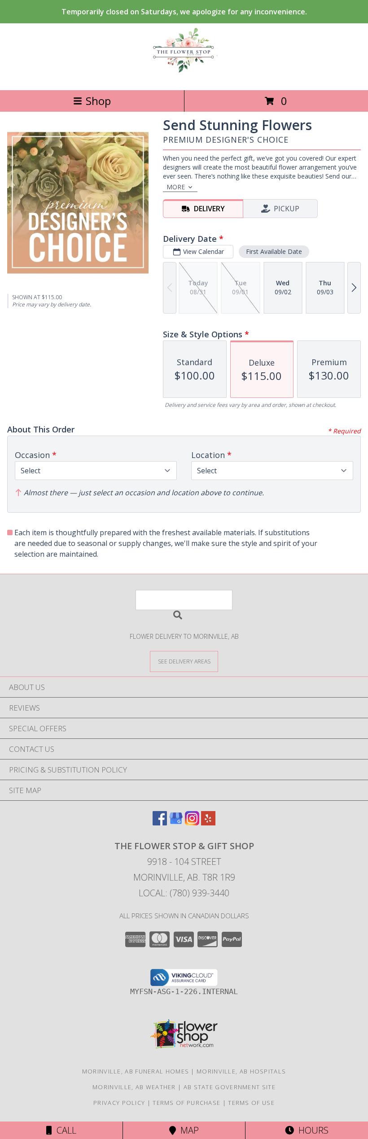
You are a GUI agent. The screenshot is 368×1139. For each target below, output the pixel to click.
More (175, 187)
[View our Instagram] (192, 822)
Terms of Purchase (186, 1103)
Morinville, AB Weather (134, 1087)
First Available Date (274, 251)
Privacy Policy (119, 1103)
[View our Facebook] (160, 822)
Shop (98, 100)
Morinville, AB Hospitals (241, 1071)
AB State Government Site (230, 1087)
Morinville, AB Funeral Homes (135, 1071)
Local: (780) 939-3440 (184, 893)
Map (187, 1130)
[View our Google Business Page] (176, 822)
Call (64, 1130)
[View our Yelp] (208, 822)
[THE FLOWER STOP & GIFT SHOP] (184, 77)
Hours (311, 1130)
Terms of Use (251, 1103)
